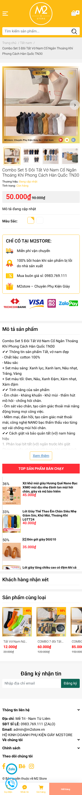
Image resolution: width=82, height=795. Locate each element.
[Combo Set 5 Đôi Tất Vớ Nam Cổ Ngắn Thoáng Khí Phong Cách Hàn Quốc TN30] (41, 104)
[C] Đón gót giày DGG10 (39, 539)
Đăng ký (70, 683)
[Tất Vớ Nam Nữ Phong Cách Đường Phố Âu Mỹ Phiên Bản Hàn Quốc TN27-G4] (17, 621)
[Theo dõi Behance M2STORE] (22, 766)
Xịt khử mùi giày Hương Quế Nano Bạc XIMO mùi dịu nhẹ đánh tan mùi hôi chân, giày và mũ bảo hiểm (50, 487)
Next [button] (75, 105)
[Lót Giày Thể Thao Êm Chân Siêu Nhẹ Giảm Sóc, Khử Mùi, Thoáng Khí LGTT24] (12, 523)
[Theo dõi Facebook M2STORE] (3, 766)
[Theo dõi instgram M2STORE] (31, 766)
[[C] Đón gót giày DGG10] (12, 551)
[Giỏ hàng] (74, 13)
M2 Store (40, 778)
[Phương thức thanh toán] (41, 303)
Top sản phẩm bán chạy (41, 468)
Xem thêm (41, 456)
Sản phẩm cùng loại (24, 597)
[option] (41, 104)
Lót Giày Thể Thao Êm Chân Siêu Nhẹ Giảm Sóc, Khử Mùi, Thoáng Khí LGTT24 (50, 515)
